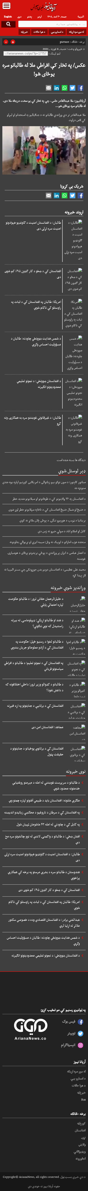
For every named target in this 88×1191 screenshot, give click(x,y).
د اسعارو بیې (57, 32)
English (8, 16)
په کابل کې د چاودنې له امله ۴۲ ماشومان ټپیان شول (48, 824)
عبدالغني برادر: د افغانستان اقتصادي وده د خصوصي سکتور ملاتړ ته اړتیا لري (44, 922)
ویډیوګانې (80, 1151)
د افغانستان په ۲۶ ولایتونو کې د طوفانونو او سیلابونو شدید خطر (49, 498)
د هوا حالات (39, 32)
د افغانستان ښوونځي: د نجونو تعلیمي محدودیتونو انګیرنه (39, 384)
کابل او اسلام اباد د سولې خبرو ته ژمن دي (62, 531)
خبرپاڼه (24, 32)
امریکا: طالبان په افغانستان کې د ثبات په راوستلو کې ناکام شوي (36, 304)
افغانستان (80, 1130)
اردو (40, 16)
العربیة (81, 16)
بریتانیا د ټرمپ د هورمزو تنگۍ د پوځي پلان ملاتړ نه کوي (52, 520)
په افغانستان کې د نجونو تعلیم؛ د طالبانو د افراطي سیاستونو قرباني (33, 666)
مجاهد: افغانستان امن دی (47, 727)
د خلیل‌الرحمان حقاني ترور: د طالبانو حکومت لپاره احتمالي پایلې (35, 601)
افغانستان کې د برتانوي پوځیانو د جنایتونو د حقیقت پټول (36, 751)
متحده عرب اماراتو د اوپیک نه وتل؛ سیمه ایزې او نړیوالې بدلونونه (48, 541)
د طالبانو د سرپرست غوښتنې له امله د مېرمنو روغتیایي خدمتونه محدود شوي (46, 785)
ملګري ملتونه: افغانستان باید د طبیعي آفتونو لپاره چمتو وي (44, 800)
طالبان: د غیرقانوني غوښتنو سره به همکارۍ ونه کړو (32, 420)
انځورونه (81, 1158)
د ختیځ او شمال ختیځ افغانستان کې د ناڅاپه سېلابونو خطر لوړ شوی (47, 509)
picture (64, 41)
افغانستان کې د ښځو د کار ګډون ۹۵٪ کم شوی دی (32, 274)
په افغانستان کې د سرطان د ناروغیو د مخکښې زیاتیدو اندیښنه (42, 812)
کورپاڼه (81, 1123)
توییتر (71, 1033)
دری (19, 16)
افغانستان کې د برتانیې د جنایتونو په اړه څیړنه (35, 705)
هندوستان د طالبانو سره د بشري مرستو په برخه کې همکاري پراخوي (44, 875)
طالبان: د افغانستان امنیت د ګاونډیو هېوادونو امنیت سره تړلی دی (33, 225)
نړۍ (83, 1137)
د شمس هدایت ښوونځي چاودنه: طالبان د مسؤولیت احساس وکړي (36, 341)
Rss (83, 1099)
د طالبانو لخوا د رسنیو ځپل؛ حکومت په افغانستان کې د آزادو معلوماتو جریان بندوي (37, 644)
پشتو (29, 16)
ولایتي (82, 1144)
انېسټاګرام (68, 1045)
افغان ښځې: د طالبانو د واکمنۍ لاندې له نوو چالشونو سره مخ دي (42, 839)
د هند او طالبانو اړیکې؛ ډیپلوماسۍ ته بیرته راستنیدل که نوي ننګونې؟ (37, 623)
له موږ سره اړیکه (76, 32)
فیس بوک (68, 1021)
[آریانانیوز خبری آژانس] (44, 7)
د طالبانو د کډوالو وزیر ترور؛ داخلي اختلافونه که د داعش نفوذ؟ (34, 687)
